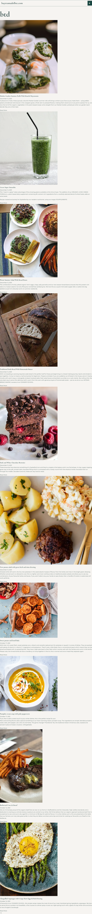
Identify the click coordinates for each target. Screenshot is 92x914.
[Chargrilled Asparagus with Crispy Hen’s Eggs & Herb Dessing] (28, 895)
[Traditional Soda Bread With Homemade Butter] (28, 366)
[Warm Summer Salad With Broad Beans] (28, 277)
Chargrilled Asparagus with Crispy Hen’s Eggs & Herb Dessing (21, 899)
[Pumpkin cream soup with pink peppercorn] (29, 711)
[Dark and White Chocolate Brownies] (28, 459)
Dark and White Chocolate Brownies (12, 463)
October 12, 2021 (5, 808)
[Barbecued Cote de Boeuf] (21, 802)
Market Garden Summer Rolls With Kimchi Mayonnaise (19, 96)
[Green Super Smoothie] (28, 184)
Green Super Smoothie (8, 187)
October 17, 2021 (5, 643)
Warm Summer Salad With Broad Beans (13, 280)
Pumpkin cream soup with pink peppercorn (15, 714)
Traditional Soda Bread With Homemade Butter (16, 369)
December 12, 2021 (6, 98)
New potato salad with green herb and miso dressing (18, 567)
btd (5, 14)
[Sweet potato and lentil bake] (29, 637)
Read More (3, 110)
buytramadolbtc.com (12, 3)
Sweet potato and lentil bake (9, 640)
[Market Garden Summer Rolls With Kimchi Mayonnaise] (28, 93)
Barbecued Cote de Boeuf (8, 805)
